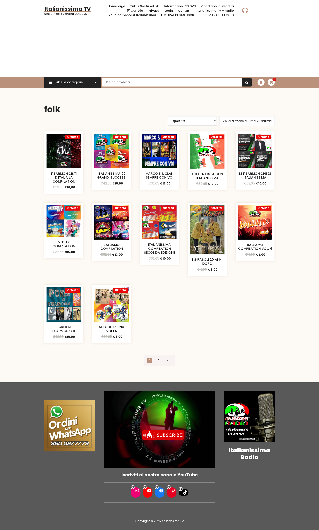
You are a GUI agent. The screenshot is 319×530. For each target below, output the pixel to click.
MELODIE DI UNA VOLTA (111, 328)
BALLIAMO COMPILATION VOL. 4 (255, 246)
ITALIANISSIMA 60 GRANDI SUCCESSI (111, 175)
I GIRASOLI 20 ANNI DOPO (207, 261)
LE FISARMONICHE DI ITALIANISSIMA (255, 175)
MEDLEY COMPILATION (64, 244)
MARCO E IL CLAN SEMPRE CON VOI (159, 175)
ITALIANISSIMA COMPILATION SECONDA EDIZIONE (159, 248)
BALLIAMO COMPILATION (111, 246)
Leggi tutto (159, 189)
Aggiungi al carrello (64, 190)
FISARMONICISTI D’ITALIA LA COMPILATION (64, 177)
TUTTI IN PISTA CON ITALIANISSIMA (207, 176)
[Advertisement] (159, 49)
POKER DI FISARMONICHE (64, 328)
